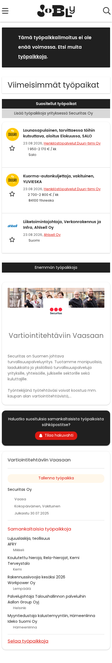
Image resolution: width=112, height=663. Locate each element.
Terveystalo (19, 563)
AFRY (12, 544)
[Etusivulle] (56, 11)
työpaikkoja (32, 57)
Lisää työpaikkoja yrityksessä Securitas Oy (53, 113)
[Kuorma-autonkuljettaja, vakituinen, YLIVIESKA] (12, 180)
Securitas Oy (20, 489)
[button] (101, 47)
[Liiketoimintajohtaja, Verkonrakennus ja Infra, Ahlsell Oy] (12, 226)
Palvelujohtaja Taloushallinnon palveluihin (47, 596)
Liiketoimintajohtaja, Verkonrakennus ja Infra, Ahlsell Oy (62, 224)
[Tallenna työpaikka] (12, 148)
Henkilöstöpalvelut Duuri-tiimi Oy (72, 143)
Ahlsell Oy (52, 234)
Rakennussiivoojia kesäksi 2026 (36, 577)
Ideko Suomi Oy (22, 621)
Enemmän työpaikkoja (56, 267)
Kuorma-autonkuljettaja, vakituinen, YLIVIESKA (58, 179)
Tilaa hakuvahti (59, 435)
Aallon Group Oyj (23, 602)
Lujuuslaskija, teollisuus (29, 538)
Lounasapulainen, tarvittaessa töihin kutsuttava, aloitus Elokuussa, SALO (59, 133)
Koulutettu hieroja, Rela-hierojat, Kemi (43, 557)
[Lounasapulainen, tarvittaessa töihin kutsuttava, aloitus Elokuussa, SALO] (12, 134)
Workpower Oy (21, 582)
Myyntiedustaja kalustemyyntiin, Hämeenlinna (51, 615)
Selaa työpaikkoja (28, 641)
